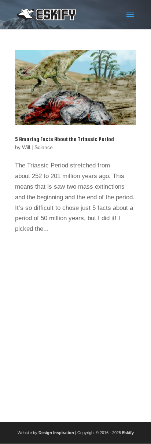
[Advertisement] (75, 325)
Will (26, 147)
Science (43, 147)
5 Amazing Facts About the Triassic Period (64, 139)
